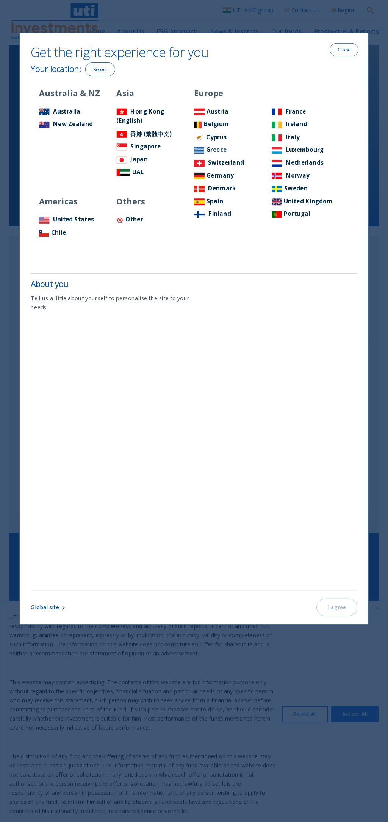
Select (100, 69)
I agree (337, 607)
